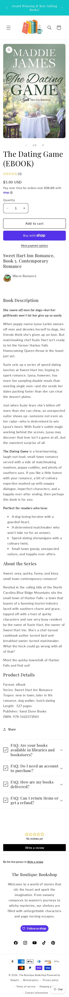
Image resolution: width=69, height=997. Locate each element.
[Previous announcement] (7, 8)
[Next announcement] (62, 8)
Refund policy (31, 980)
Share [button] (12, 729)
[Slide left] (26, 145)
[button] (8, 27)
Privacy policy (51, 980)
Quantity (9, 200)
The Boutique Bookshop (32, 975)
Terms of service (25, 986)
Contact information (36, 992)
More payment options (34, 245)
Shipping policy (48, 986)
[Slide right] (43, 145)
